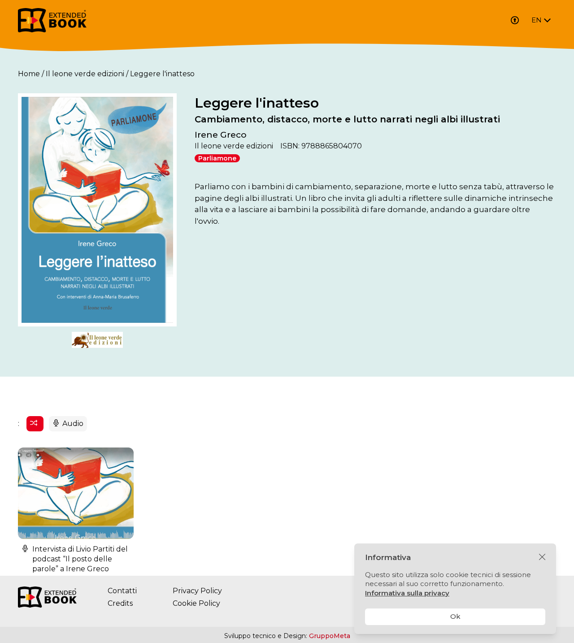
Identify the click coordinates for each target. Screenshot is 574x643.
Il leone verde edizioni (85, 74)
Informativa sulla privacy (407, 593)
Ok (455, 616)
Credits (120, 603)
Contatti (122, 591)
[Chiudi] (542, 557)
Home (29, 74)
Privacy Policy (197, 591)
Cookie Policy (196, 603)
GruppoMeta (329, 636)
